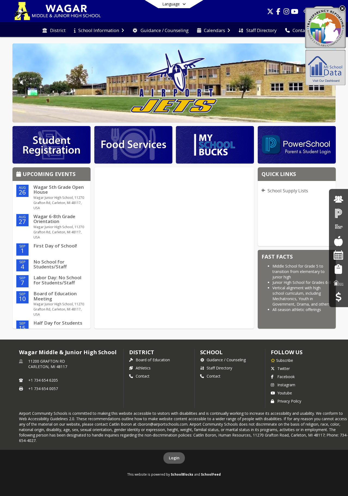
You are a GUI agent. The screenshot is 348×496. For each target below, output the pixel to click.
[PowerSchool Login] (338, 213)
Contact (143, 376)
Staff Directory (219, 368)
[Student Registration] (338, 268)
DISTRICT (141, 352)
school (211, 352)
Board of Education (153, 359)
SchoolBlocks (182, 474)
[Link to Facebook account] (278, 12)
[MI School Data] (338, 283)
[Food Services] (338, 241)
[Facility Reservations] (338, 255)
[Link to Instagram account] (286, 12)
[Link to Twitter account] (270, 12)
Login (174, 457)
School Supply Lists (288, 190)
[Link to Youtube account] (295, 12)
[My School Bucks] (338, 227)
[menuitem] (54, 30)
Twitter (283, 368)
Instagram (286, 384)
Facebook (286, 376)
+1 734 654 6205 (43, 380)
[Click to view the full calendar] (19, 174)
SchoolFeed (211, 474)
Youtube (284, 392)
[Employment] (338, 199)
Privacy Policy (289, 401)
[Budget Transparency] (338, 296)
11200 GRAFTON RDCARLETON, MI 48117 (47, 364)
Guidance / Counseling (226, 359)
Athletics (143, 368)
